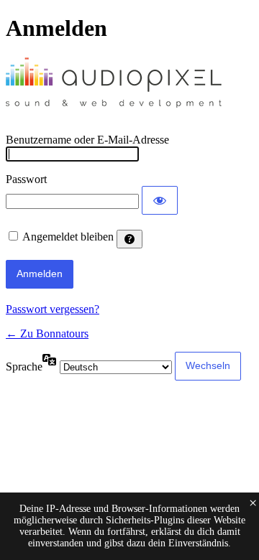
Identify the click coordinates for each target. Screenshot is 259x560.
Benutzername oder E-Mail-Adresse (87, 140)
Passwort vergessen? (52, 309)
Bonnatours (114, 87)
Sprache (24, 366)
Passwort (26, 179)
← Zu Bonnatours (47, 333)
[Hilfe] (129, 239)
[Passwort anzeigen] (160, 200)
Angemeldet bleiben (68, 236)
